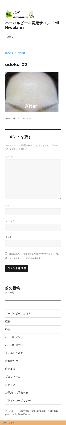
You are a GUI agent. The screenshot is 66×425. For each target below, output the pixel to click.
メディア (10, 384)
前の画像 (9, 53)
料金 (7, 329)
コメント (9, 156)
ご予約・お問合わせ (16, 392)
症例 (7, 321)
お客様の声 (11, 361)
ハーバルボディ (14, 345)
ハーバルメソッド (15, 337)
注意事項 (10, 368)
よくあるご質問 (14, 353)
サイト (8, 237)
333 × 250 (27, 118)
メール (9, 221)
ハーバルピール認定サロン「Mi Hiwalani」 (26, 410)
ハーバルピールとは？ (18, 313)
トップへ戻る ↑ (7, 423)
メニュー (11, 37)
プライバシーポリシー (18, 400)
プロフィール (13, 376)
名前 (8, 205)
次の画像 (21, 53)
